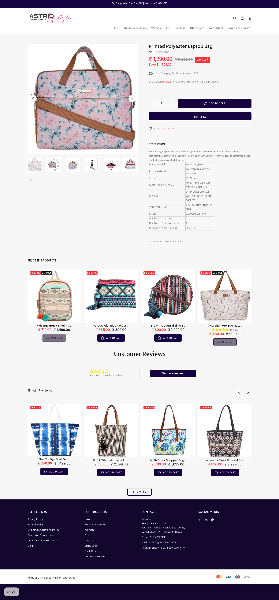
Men (87, 519)
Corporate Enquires (95, 556)
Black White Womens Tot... (111, 460)
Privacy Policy (35, 519)
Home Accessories (95, 525)
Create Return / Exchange (42, 541)
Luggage (89, 541)
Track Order (91, 551)
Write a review (173, 373)
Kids (86, 535)
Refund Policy (35, 525)
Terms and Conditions (40, 535)
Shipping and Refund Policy (43, 530)
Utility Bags (90, 546)
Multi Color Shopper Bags (168, 460)
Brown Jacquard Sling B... (168, 326)
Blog (30, 546)
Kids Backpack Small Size (54, 326)
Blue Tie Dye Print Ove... (54, 459)
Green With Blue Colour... (111, 326)
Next (132, 98)
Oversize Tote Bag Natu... (225, 326)
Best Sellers (40, 391)
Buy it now (200, 117)
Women (89, 530)
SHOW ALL (139, 492)
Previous (33, 98)
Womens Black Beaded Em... (225, 460)
